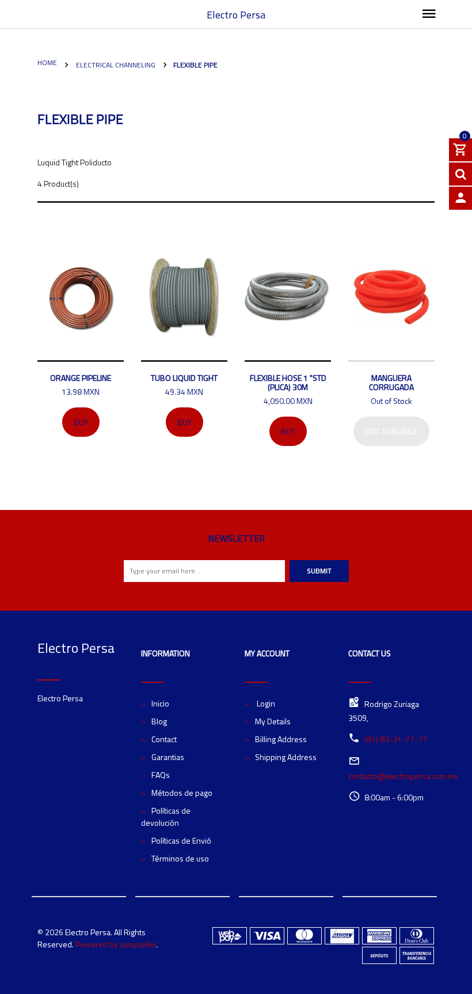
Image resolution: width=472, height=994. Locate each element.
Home (47, 62)
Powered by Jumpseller (115, 944)
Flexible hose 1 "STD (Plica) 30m (288, 382)
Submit (319, 570)
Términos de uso (180, 858)
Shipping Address (286, 757)
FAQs (160, 775)
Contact (164, 739)
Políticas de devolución (166, 816)
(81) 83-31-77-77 (395, 739)
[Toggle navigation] (428, 14)
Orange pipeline (80, 378)
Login (265, 703)
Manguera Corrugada (391, 382)
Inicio (160, 703)
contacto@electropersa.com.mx (403, 776)
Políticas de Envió (181, 840)
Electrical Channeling (114, 64)
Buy (81, 422)
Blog (159, 721)
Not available (391, 431)
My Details (273, 721)
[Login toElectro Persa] (460, 198)
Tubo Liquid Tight (184, 378)
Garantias (167, 757)
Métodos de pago (181, 793)
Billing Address (281, 739)
